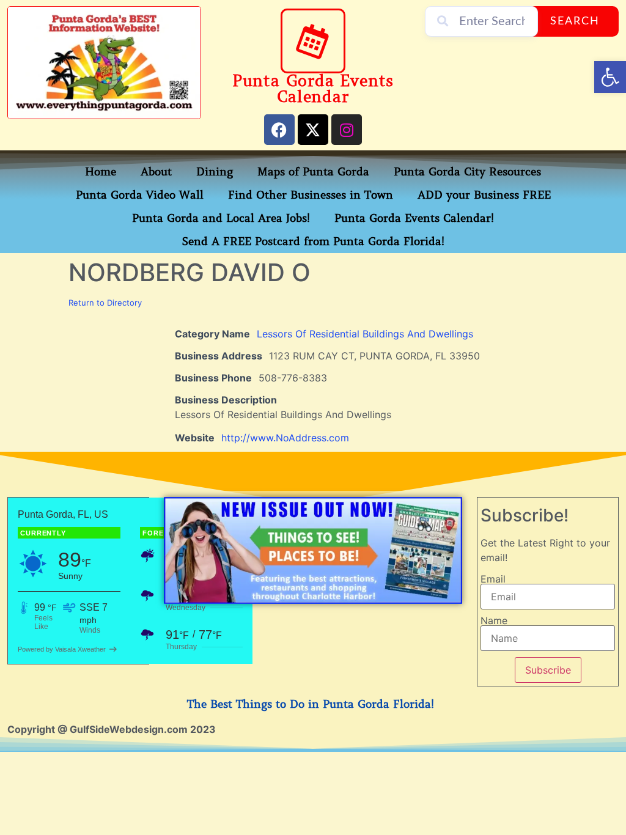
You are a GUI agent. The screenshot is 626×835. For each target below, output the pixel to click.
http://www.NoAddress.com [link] (285, 438)
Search (575, 21)
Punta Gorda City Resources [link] (467, 171)
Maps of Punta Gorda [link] (313, 171)
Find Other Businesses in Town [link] (310, 195)
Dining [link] (214, 171)
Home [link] (100, 171)
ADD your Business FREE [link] (484, 195)
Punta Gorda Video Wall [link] (140, 195)
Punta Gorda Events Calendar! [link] (414, 218)
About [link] (156, 171)
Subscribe (548, 670)
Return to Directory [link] (105, 302)
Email (493, 579)
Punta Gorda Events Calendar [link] (313, 89)
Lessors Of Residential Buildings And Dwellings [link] (365, 334)
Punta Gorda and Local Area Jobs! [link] (221, 218)
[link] (610, 77)
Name (494, 620)
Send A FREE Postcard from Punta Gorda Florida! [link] (313, 241)
